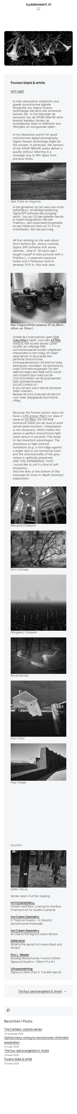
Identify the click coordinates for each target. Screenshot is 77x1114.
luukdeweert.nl (38, 4)
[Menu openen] (38, 8)
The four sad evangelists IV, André (40, 991)
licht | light (17, 91)
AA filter (56, 340)
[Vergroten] (61, 168)
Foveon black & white (18, 1059)
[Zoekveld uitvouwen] (8, 1011)
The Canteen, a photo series (23, 1029)
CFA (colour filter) (35, 416)
